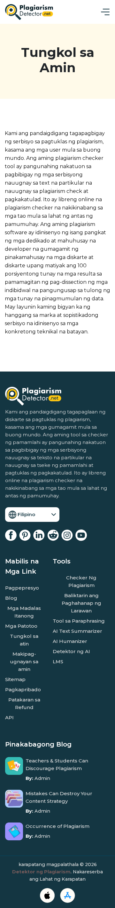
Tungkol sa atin (24, 640)
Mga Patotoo (21, 626)
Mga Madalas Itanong (24, 612)
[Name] (105, 12)
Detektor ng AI (71, 651)
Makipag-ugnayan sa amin (24, 661)
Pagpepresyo (22, 588)
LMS (58, 662)
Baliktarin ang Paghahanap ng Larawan (81, 603)
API (9, 717)
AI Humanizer (70, 641)
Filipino (26, 514)
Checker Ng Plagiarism (81, 581)
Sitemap (15, 679)
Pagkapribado (23, 689)
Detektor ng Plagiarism (41, 872)
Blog (11, 598)
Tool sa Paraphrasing (79, 621)
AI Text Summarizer (77, 631)
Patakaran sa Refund (24, 703)
